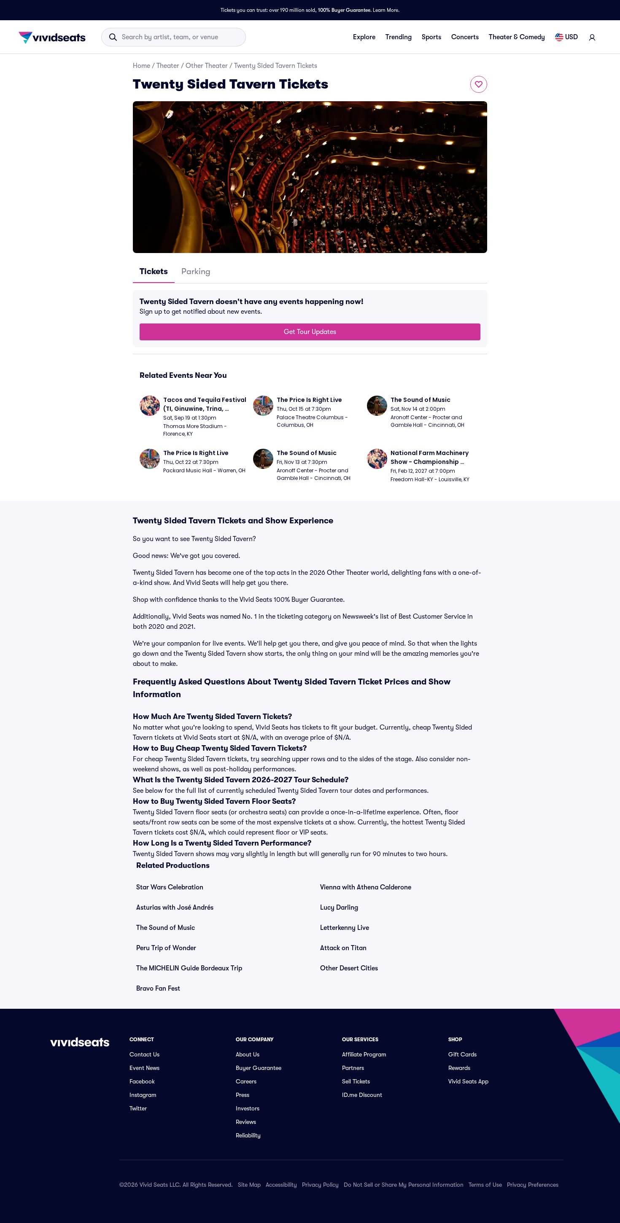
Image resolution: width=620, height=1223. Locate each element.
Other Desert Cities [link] (349, 968)
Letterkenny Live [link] (344, 928)
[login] (592, 37)
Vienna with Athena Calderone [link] (365, 887)
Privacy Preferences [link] (532, 1184)
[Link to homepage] (54, 37)
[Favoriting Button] (478, 84)
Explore (364, 37)
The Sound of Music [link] (165, 928)
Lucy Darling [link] (339, 907)
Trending (398, 37)
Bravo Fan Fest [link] (158, 988)
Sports (431, 37)
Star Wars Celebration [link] (169, 887)
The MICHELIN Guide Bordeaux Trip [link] (189, 968)
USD (571, 37)
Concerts (465, 37)
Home (141, 66)
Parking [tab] (195, 271)
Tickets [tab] (154, 271)
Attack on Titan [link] (343, 948)
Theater (167, 66)
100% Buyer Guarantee (344, 10)
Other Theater (207, 66)
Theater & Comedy (517, 37)
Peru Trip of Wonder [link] (166, 948)
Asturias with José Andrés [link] (174, 907)
